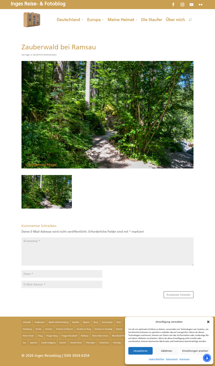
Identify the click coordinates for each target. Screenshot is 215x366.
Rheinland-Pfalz (119, 336)
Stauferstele (76, 342)
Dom (118, 322)
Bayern (86, 322)
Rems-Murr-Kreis (100, 336)
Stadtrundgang (48, 342)
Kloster (119, 329)
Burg (96, 322)
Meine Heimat (121, 19)
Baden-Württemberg (58, 322)
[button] (208, 322)
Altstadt (27, 322)
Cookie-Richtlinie (156, 359)
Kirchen (48, 329)
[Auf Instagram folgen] (182, 4)
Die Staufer (151, 19)
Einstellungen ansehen (195, 350)
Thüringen (90, 342)
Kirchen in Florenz (64, 329)
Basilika (75, 322)
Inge (27, 55)
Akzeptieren (140, 350)
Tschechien (104, 342)
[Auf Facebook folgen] (173, 4)
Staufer (62, 342)
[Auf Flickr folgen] (200, 4)
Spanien (33, 342)
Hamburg (27, 329)
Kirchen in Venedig (103, 329)
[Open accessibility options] (207, 358)
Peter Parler (28, 336)
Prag (40, 336)
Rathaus (85, 336)
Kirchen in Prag (84, 329)
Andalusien (39, 322)
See (24, 342)
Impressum (184, 359)
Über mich (175, 19)
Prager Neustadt (69, 336)
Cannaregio (107, 322)
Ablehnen (166, 350)
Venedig (117, 342)
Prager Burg (52, 336)
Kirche (38, 329)
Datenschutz (172, 359)
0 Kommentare (49, 55)
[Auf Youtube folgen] (191, 4)
